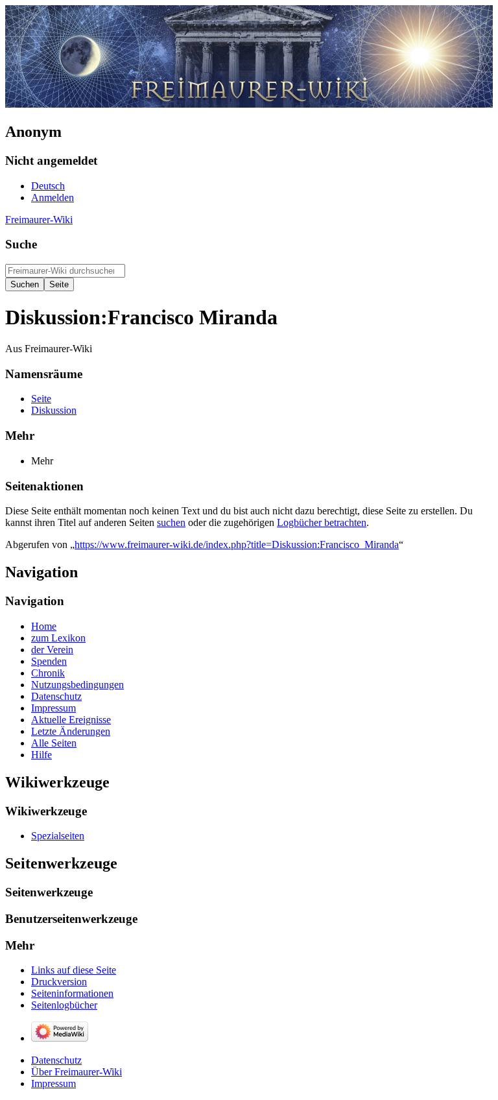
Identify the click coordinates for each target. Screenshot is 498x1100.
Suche (21, 244)
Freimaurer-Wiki (39, 219)
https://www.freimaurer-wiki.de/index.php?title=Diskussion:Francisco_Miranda (237, 544)
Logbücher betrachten (321, 522)
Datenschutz (56, 1060)
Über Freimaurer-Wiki (76, 1071)
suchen (171, 522)
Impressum (53, 1083)
